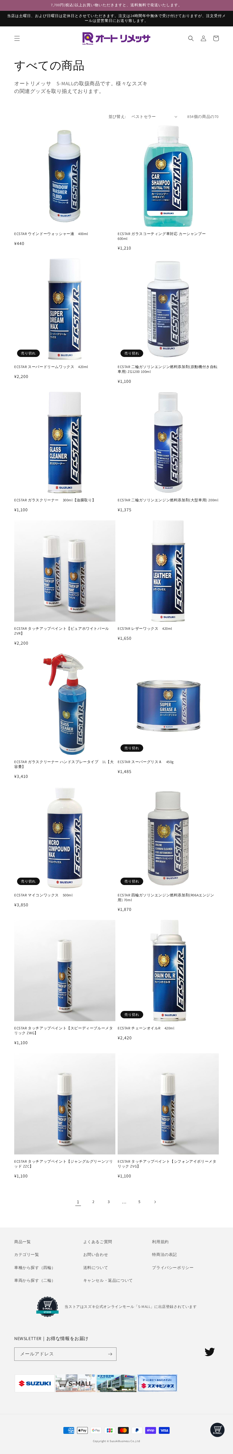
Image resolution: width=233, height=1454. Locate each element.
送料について (95, 1267)
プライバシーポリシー (173, 1267)
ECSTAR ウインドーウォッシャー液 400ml (51, 234)
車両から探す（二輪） (35, 1280)
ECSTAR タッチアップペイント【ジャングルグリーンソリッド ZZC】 (63, 1164)
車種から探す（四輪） (35, 1267)
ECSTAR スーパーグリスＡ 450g (146, 762)
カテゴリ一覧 (26, 1254)
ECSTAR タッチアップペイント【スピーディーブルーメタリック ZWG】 (63, 1030)
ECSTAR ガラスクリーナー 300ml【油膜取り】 (55, 500)
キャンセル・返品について (108, 1280)
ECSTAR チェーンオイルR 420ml (146, 1028)
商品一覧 (22, 1241)
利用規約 (160, 1241)
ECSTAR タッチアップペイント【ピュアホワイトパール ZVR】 (61, 631)
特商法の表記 (164, 1254)
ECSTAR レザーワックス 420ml (145, 628)
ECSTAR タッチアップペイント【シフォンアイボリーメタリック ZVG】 (167, 1164)
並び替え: (117, 116)
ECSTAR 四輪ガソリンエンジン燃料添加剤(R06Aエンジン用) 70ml (166, 897)
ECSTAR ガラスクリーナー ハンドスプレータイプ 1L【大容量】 (64, 764)
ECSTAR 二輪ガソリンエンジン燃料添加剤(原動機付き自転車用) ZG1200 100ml (168, 369)
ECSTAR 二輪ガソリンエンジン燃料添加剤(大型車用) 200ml (168, 500)
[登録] (110, 1354)
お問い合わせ (95, 1254)
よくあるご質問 (97, 1241)
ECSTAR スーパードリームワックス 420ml (51, 367)
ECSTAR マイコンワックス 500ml (43, 895)
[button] (17, 38)
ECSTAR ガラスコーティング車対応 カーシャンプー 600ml (164, 236)
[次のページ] (155, 1202)
